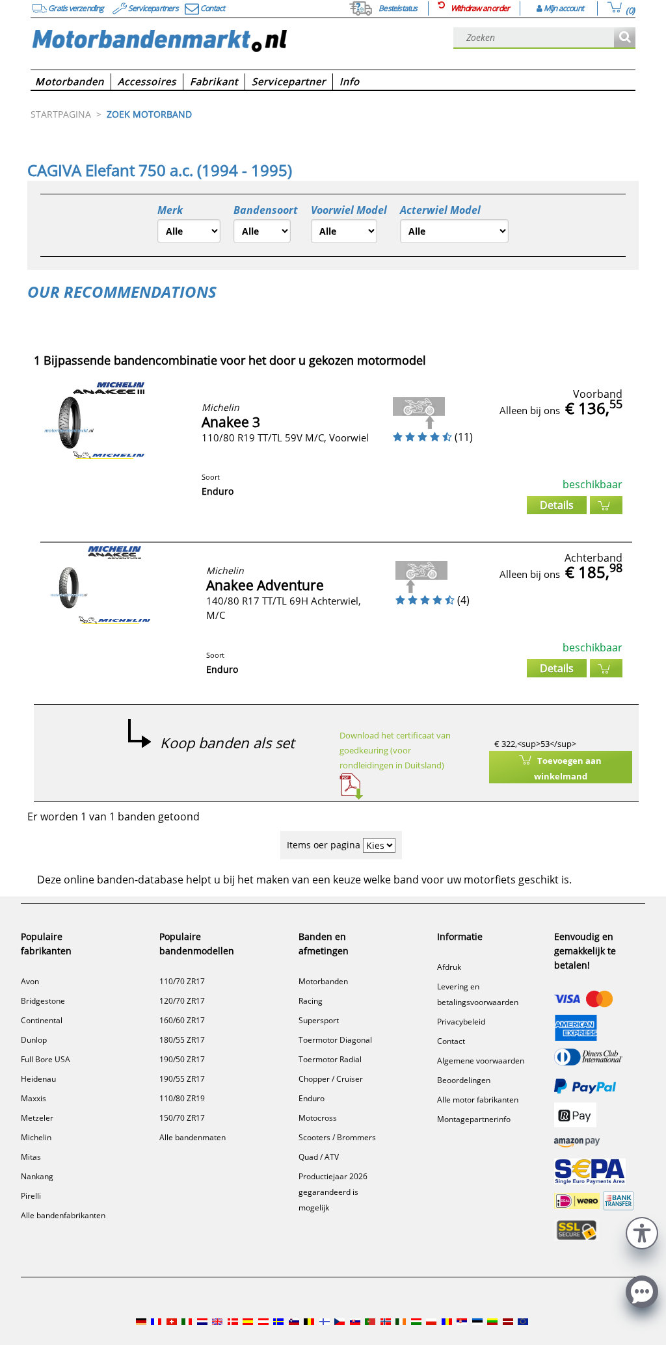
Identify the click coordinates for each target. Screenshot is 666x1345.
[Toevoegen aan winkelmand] (606, 505)
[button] (642, 1231)
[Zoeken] (624, 38)
